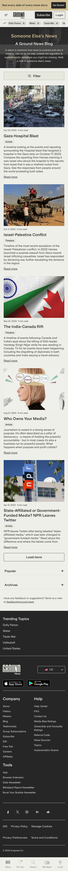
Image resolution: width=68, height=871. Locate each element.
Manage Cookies (41, 826)
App (5, 772)
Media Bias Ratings (45, 721)
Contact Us (40, 716)
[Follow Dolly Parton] (23, 23)
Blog (5, 721)
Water (32, 23)
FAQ (36, 711)
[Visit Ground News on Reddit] (48, 811)
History (7, 711)
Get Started (58, 5)
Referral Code (42, 735)
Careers (7, 751)
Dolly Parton (15, 23)
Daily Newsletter (12, 782)
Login (59, 15)
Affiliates (8, 756)
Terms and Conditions (44, 837)
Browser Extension (13, 777)
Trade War (49, 23)
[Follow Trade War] (57, 23)
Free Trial (8, 746)
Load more (34, 557)
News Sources (42, 740)
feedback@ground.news (20, 601)
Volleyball (9, 642)
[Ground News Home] (19, 15)
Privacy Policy (19, 826)
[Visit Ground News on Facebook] (8, 812)
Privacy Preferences (15, 837)
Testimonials (9, 726)
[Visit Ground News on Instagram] (27, 812)
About (6, 706)
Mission (7, 716)
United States (11, 648)
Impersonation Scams (46, 750)
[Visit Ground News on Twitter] (17, 811)
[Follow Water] (38, 23)
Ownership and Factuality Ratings (48, 728)
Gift (5, 741)
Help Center (41, 706)
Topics (37, 745)
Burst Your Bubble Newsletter (19, 792)
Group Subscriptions (14, 731)
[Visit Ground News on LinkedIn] (37, 811)
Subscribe (43, 15)
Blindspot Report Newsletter (18, 787)
